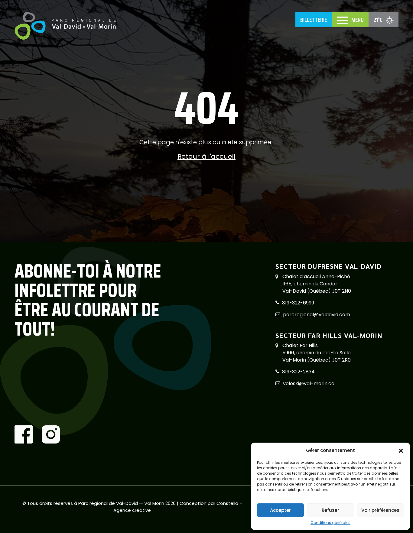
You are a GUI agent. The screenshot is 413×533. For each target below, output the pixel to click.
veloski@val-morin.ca (308, 383)
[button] (401, 450)
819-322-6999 (298, 302)
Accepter (280, 510)
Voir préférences (380, 510)
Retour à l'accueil (206, 156)
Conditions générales (330, 522)
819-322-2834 (298, 371)
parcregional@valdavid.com (316, 314)
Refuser (330, 510)
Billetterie (313, 19)
